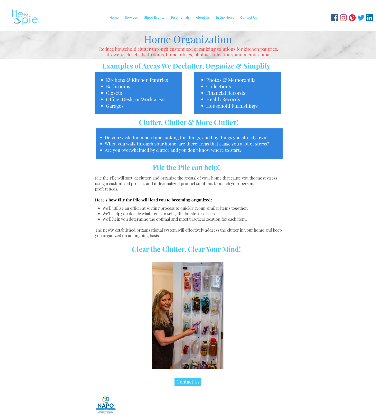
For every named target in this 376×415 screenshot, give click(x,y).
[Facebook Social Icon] (334, 17)
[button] (131, 18)
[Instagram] (343, 17)
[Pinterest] (352, 17)
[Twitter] (361, 17)
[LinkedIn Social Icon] (369, 17)
